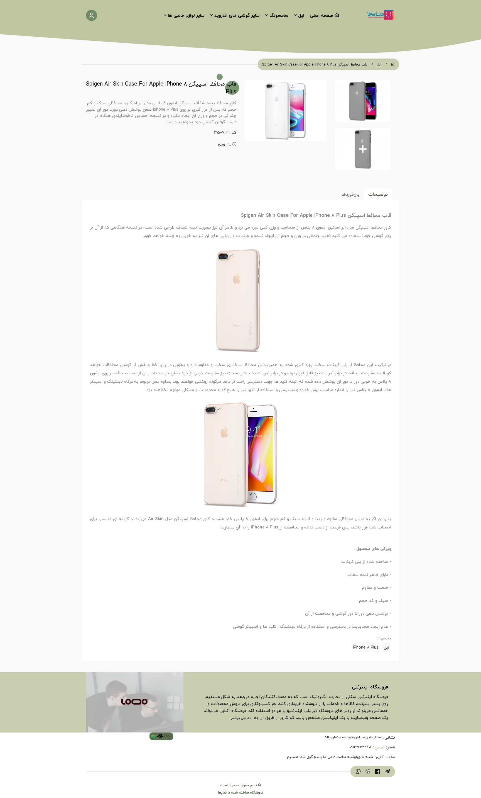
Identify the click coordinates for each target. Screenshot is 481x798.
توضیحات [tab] (378, 194)
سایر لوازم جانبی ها (186, 15)
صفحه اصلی (321, 15)
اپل (301, 15)
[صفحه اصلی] (393, 64)
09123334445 (360, 747)
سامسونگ (278, 15)
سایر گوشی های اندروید (237, 15)
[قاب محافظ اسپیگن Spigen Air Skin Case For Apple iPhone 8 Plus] (134, 702)
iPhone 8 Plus (366, 647)
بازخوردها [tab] (350, 194)
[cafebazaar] (161, 736)
